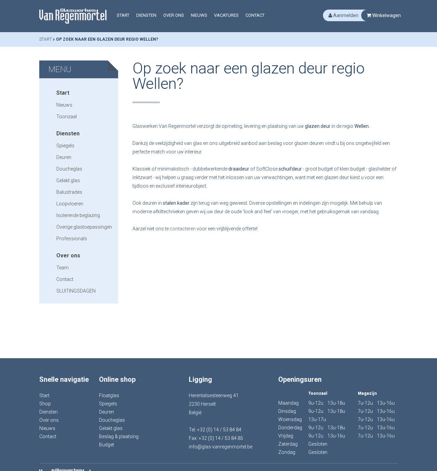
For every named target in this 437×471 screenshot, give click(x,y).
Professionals (71, 238)
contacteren (183, 228)
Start (123, 15)
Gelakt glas (68, 180)
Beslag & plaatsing (119, 436)
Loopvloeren (69, 203)
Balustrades (69, 192)
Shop (45, 403)
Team (62, 267)
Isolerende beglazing (78, 215)
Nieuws (199, 15)
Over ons (173, 15)
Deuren (63, 157)
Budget (106, 444)
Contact (255, 15)
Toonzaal (66, 116)
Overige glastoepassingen (84, 227)
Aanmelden (345, 15)
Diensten (146, 15)
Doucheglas (69, 169)
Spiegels (65, 145)
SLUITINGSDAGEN (76, 291)
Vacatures (226, 15)
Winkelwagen (386, 15)
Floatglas (109, 395)
